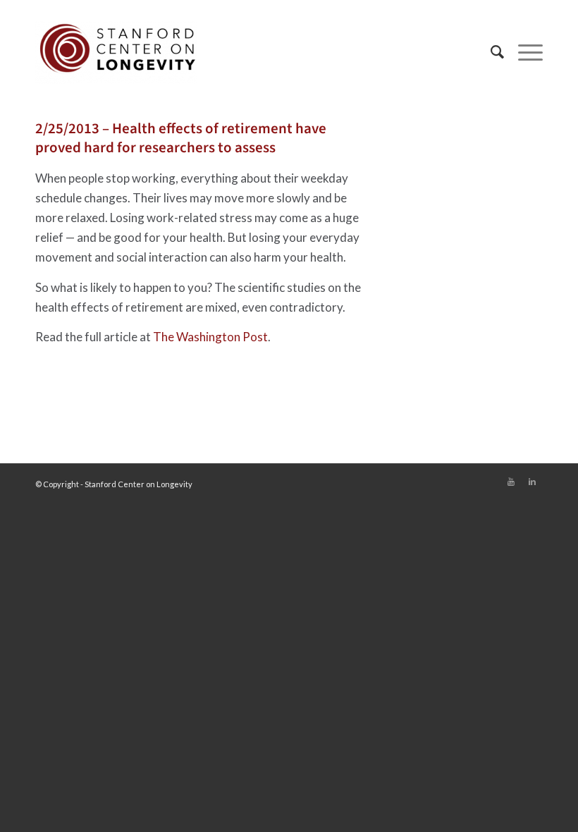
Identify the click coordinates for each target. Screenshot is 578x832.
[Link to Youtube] (511, 481)
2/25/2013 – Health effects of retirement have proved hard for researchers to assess (180, 138)
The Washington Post (210, 336)
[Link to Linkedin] (532, 481)
